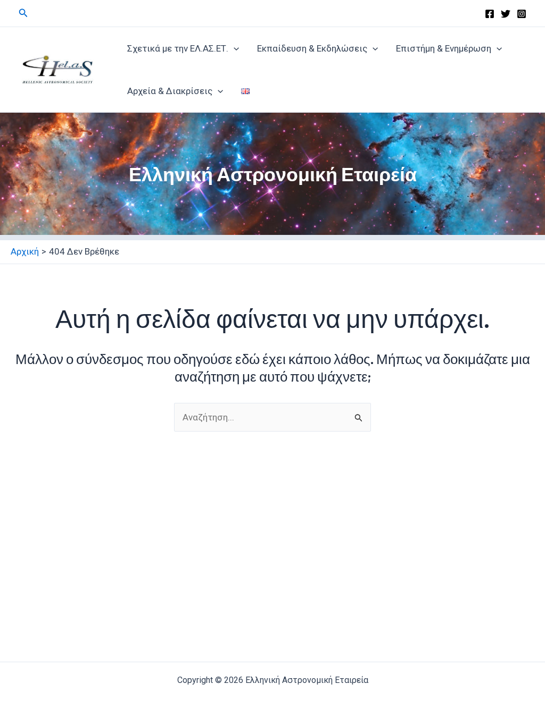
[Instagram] (521, 14)
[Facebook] (489, 14)
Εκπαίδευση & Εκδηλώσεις (312, 48)
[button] (23, 13)
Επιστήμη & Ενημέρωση (443, 48)
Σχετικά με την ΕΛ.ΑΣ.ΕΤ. (177, 48)
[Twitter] (505, 14)
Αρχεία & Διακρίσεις (169, 91)
